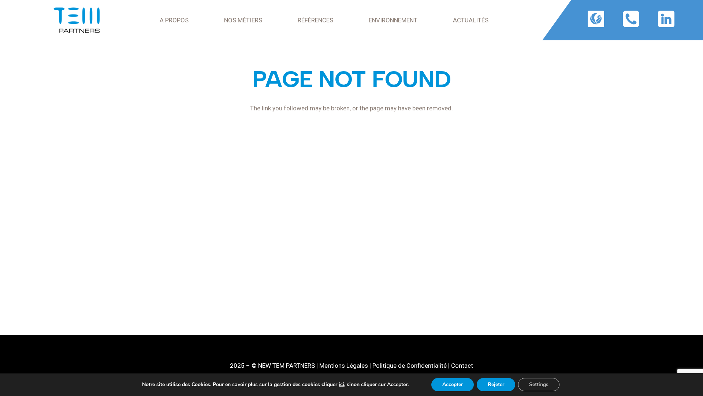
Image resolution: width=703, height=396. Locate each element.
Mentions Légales (343, 365)
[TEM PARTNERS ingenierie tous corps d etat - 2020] (76, 20)
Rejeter (496, 384)
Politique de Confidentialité (409, 365)
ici (341, 384)
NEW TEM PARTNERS (286, 365)
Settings (538, 384)
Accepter (452, 384)
